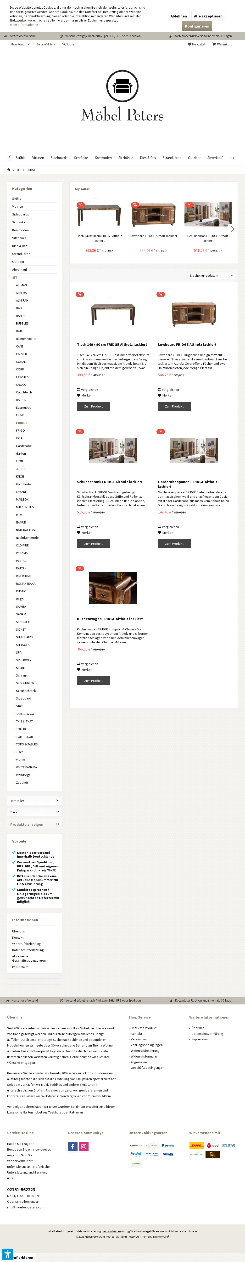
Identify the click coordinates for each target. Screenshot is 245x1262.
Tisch (19, 752)
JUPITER (21, 469)
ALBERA (21, 293)
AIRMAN (21, 285)
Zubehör (21, 782)
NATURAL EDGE (26, 530)
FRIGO (20, 430)
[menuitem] (223, 44)
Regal (19, 599)
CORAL (20, 361)
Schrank (21, 675)
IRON (19, 461)
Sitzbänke (19, 238)
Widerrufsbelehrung (26, 944)
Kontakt (17, 937)
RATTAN (21, 568)
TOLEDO (21, 729)
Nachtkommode (27, 537)
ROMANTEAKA (25, 583)
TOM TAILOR (24, 736)
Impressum (20, 966)
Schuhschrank (25, 691)
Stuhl (19, 706)
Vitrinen (17, 206)
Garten (20, 453)
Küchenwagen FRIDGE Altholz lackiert (110, 618)
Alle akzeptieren (208, 16)
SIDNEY (20, 629)
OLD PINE (22, 545)
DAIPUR (20, 400)
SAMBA (20, 606)
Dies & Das (19, 246)
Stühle (16, 198)
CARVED (21, 354)
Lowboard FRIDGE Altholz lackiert (153, 236)
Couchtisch (23, 392)
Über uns (18, 931)
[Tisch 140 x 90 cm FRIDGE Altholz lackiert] (99, 214)
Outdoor (18, 261)
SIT (14, 277)
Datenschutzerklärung (28, 950)
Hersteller (17, 801)
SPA (18, 652)
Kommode (23, 484)
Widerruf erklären (18, 1257)
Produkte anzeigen (26, 824)
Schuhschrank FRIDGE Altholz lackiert (207, 238)
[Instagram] (84, 1146)
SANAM (20, 614)
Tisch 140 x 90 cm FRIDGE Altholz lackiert (99, 238)
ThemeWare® (161, 1236)
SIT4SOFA (22, 645)
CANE (19, 346)
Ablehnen (179, 16)
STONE (20, 668)
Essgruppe (23, 407)
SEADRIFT (22, 622)
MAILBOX (21, 499)
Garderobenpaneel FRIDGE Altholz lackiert (187, 484)
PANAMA (21, 553)
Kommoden (20, 230)
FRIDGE (21, 423)
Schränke (19, 222)
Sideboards (20, 214)
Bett (18, 331)
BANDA (20, 316)
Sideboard (23, 698)
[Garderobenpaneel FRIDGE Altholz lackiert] (194, 450)
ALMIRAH (21, 300)
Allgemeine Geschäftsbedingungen (29, 958)
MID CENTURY (24, 507)
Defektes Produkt (143, 1028)
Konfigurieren (197, 26)
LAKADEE (21, 492)
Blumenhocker (26, 338)
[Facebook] (73, 1146)
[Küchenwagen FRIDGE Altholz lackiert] (113, 587)
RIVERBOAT (23, 576)
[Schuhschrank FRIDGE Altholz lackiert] (208, 214)
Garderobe (23, 446)
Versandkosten (112, 1231)
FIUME (19, 415)
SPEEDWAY (23, 660)
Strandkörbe (21, 254)
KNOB (19, 476)
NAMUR (20, 522)
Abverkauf (19, 269)
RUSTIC (20, 591)
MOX (18, 515)
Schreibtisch (24, 683)
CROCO (21, 384)
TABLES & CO (24, 713)
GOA (18, 438)
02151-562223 (21, 1189)
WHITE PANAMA (26, 767)
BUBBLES (22, 323)
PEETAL (20, 560)
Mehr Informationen (24, 24)
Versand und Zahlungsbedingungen (147, 1042)
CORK (19, 369)
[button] (7, 1254)
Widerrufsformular (144, 1056)
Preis (13, 812)
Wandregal (23, 775)
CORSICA (22, 377)
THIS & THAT (24, 721)
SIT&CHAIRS (24, 637)
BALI (18, 308)
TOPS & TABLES (26, 744)
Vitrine (20, 759)
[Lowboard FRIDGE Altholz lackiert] (153, 214)
